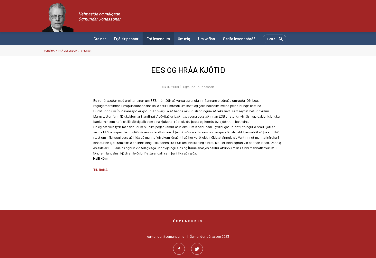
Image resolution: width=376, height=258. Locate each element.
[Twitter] (197, 249)
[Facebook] (179, 249)
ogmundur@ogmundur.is (165, 236)
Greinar (86, 50)
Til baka (100, 169)
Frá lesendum (68, 50)
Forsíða (49, 50)
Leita (271, 39)
